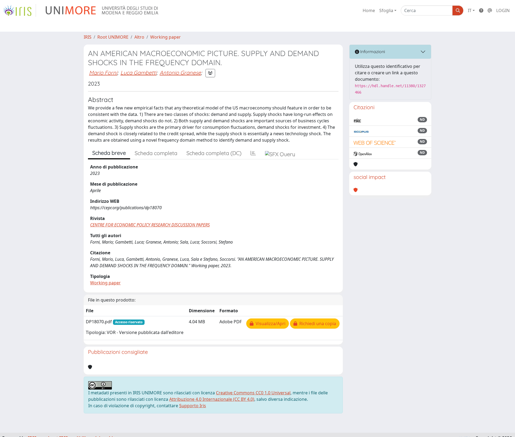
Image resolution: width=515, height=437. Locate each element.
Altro (139, 37)
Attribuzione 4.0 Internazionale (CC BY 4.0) (211, 399)
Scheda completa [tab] (156, 153)
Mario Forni (103, 72)
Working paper (165, 37)
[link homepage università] (102, 10)
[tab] (253, 153)
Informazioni (372, 51)
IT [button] (470, 10)
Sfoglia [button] (386, 10)
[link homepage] (19, 10)
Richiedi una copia (316, 323)
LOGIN (503, 10)
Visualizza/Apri (269, 323)
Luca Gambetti (138, 72)
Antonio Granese (180, 72)
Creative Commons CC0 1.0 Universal (253, 393)
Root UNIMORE (112, 37)
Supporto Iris (192, 406)
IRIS (87, 37)
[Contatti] (489, 10)
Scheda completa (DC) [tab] (213, 153)
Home (369, 10)
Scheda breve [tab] (109, 152)
